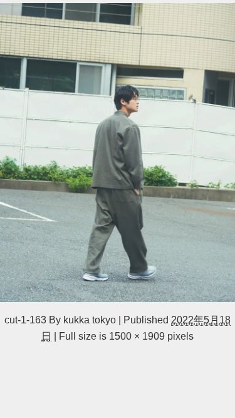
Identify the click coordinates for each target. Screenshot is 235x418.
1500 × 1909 (137, 336)
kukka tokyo (89, 320)
